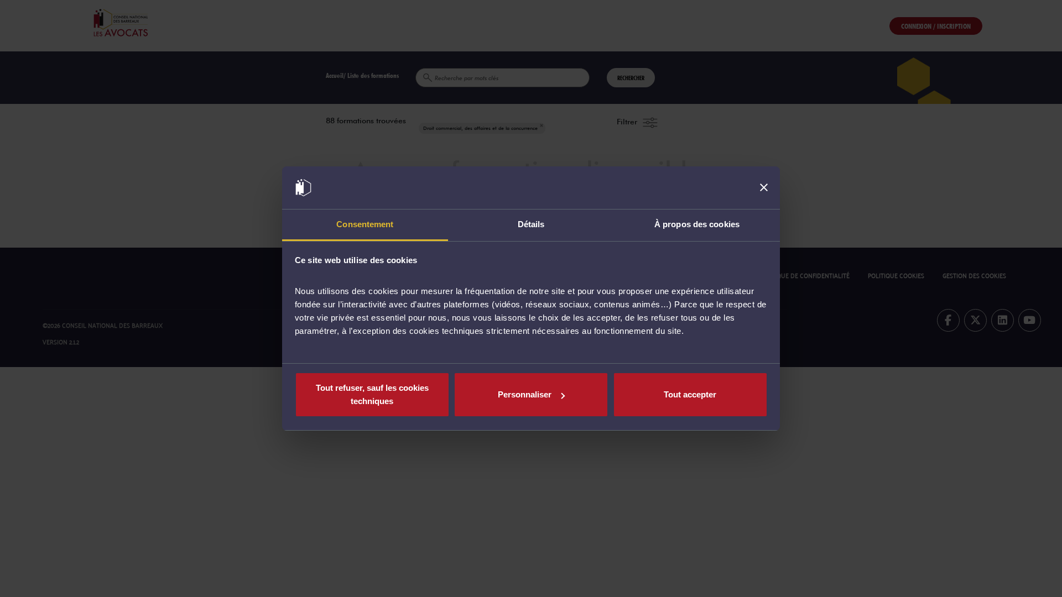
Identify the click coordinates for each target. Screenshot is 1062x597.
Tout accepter (690, 394)
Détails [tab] (531, 224)
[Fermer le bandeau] (764, 188)
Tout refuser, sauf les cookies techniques (372, 394)
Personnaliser (524, 394)
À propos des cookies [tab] (697, 224)
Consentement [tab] (364, 224)
